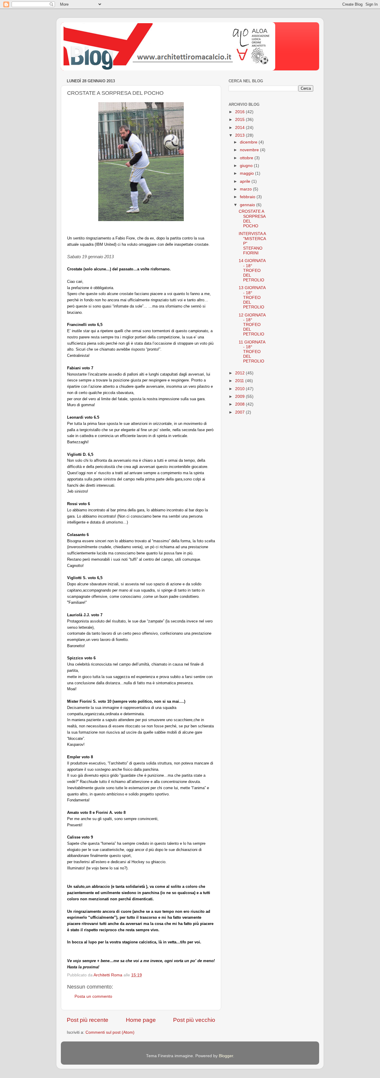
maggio (247, 173)
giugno (247, 165)
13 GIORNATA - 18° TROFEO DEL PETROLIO (252, 297)
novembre (250, 150)
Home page (141, 1020)
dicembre (249, 142)
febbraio (248, 197)
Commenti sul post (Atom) (110, 1032)
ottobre (247, 158)
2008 (240, 404)
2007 (240, 412)
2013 (240, 135)
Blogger (226, 1056)
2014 (240, 127)
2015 (240, 119)
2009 (240, 396)
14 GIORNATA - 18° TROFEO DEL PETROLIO (252, 270)
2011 (240, 381)
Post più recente (87, 1020)
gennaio (248, 205)
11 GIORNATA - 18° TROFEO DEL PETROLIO (252, 352)
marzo (246, 189)
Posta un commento (93, 996)
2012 (240, 373)
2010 (240, 389)
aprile (245, 181)
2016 (240, 112)
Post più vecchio (194, 1020)
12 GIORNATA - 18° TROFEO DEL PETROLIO (252, 325)
